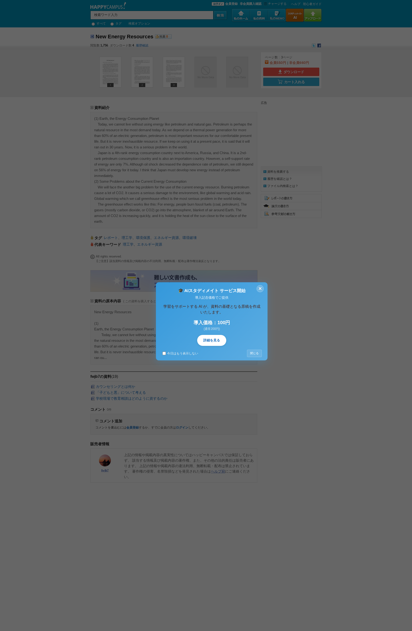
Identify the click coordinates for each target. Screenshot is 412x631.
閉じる (254, 353)
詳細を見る (211, 340)
